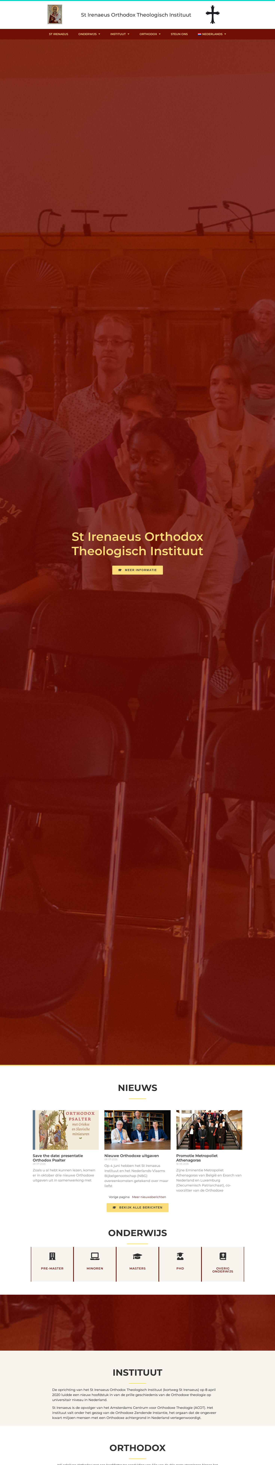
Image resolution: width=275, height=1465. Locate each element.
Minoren (95, 1268)
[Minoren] (95, 1256)
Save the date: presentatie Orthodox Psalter (58, 1157)
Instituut (118, 34)
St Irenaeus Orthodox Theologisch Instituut (136, 15)
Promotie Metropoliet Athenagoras (197, 1157)
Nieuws (137, 1087)
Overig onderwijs (222, 1270)
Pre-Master (52, 1268)
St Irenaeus (58, 34)
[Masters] (137, 1256)
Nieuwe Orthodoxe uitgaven (131, 1155)
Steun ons (179, 34)
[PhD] (180, 1256)
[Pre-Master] (52, 1256)
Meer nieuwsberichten (149, 1197)
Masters (137, 1268)
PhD (180, 1268)
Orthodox (148, 34)
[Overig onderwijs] (223, 1256)
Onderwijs (87, 34)
